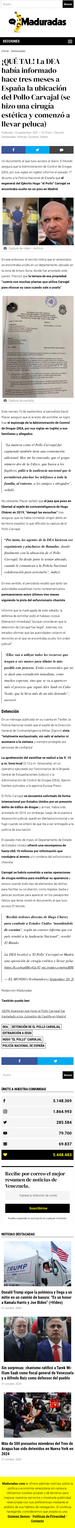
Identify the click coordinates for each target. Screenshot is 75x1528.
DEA (5, 1027)
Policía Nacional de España (24, 1046)
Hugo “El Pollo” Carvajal (22, 1039)
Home (5, 51)
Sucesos (33, 137)
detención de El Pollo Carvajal (36, 1027)
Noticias (22, 137)
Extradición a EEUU (17, 1033)
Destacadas (18, 51)
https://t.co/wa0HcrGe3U (22, 967)
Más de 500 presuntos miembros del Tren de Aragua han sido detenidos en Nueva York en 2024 (37, 1448)
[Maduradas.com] (37, 31)
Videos (44, 137)
